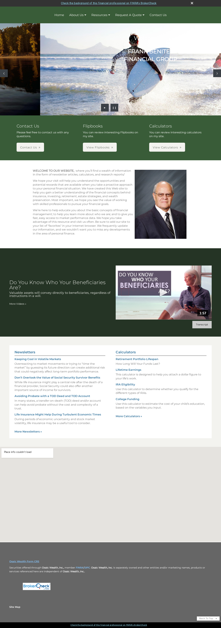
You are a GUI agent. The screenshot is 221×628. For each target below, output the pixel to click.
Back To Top (206, 618)
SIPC (87, 567)
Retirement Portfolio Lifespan (137, 359)
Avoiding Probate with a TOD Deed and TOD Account (52, 396)
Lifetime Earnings (128, 369)
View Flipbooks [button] (98, 147)
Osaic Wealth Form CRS (24, 561)
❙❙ (114, 107)
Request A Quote (128, 15)
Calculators (126, 352)
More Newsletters (28, 431)
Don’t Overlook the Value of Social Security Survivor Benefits (57, 377)
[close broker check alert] (192, 3)
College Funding (127, 399)
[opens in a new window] (36, 590)
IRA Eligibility (125, 384)
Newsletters (25, 352)
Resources (99, 15)
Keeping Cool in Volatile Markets (38, 359)
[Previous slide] (4, 73)
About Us (76, 15)
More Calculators (129, 416)
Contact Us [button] (28, 147)
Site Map (14, 607)
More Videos (17, 304)
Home (59, 15)
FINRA (79, 567)
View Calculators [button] (165, 147)
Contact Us (158, 15)
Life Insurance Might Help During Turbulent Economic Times (58, 414)
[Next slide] (217, 73)
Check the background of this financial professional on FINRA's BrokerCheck (108, 3)
